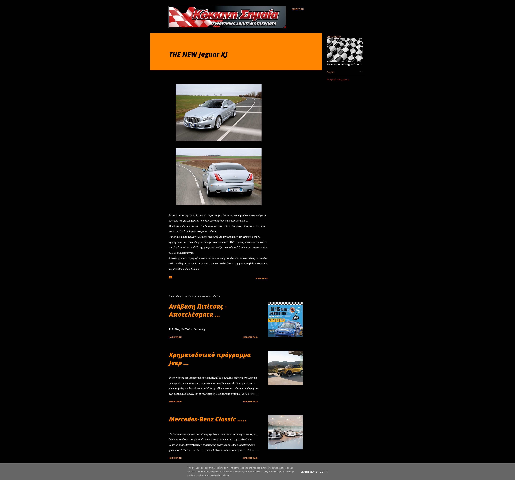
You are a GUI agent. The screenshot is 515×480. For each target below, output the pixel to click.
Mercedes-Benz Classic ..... (208, 419)
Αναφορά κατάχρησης (338, 79)
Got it (324, 471)
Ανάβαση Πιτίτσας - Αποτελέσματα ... (198, 310)
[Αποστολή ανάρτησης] (170, 278)
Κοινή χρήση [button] (262, 278)
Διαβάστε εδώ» (250, 337)
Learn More (309, 471)
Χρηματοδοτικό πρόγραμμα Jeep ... (210, 359)
